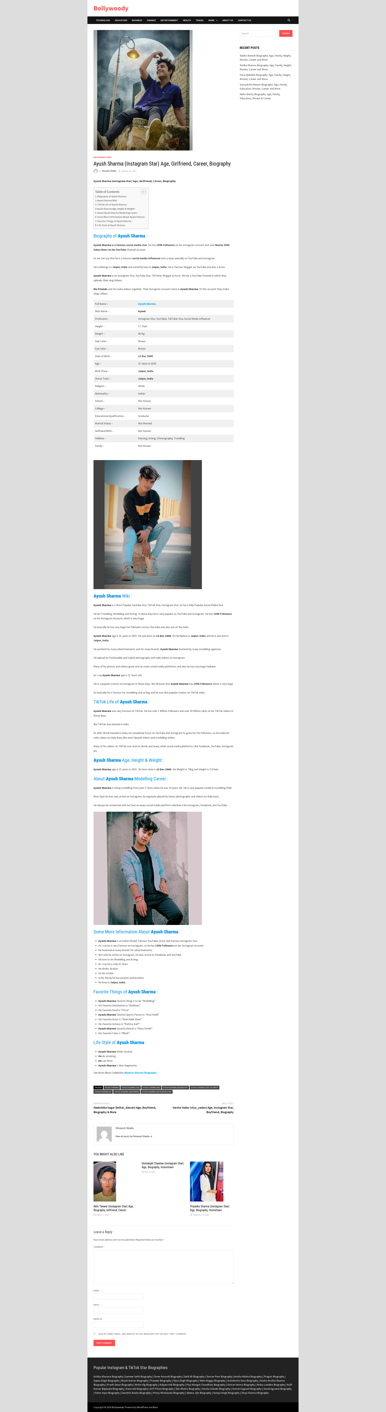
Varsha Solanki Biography (216, 1388)
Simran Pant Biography (219, 1376)
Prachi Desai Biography (120, 1384)
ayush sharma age (131, 1087)
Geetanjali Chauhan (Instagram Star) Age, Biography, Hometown (163, 1165)
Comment (99, 1247)
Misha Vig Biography (146, 1384)
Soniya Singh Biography (226, 1393)
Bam (155, 1407)
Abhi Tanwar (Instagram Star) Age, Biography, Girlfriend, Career (113, 1208)
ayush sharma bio (151, 1087)
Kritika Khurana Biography (108, 1376)
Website (97, 1319)
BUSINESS (137, 20)
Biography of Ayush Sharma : (112, 196)
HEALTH (187, 20)
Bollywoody (110, 8)
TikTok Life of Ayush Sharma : (112, 204)
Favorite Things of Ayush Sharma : (114, 221)
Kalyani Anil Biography (172, 1384)
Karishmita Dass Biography (243, 1380)
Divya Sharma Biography (255, 1393)
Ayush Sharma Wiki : (107, 200)
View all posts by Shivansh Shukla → (133, 1136)
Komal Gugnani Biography (247, 1388)
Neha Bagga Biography (213, 1380)
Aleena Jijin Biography (199, 1393)
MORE (211, 20)
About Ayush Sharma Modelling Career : (117, 212)
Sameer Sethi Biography (138, 1376)
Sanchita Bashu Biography (136, 1393)
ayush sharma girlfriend (126, 1091)
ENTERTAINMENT (169, 20)
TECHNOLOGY (103, 20)
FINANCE (151, 20)
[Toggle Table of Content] (142, 191)
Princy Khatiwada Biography (169, 1393)
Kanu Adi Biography (137, 1388)
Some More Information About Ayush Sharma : (121, 216)
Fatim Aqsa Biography (107, 1393)
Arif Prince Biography (162, 1388)
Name (97, 1290)
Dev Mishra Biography (188, 1388)
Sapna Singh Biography (106, 1380)
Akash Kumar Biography (134, 1380)
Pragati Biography (274, 1376)
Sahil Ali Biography (194, 1376)
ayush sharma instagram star (156, 1091)
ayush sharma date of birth (204, 1087)
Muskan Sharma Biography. (141, 1072)
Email (97, 1304)
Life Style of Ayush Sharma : (111, 225)
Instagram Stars (102, 157)
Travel (200, 20)
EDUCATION (121, 20)
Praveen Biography (160, 1380)
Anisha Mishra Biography (248, 1376)
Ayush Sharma (147, 304)
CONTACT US (244, 20)
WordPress (142, 1407)
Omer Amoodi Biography (168, 1376)
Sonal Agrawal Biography (278, 1388)
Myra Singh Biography (185, 1380)
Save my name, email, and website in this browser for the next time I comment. (142, 1334)
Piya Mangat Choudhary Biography (205, 1384)
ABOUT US (227, 20)
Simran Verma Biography (241, 1384)
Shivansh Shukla (109, 171)
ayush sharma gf (103, 1091)
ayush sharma (112, 1087)
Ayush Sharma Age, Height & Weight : (116, 208)
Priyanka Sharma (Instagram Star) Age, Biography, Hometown (209, 1208)
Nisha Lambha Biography (271, 1384)
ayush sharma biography (175, 1087)
